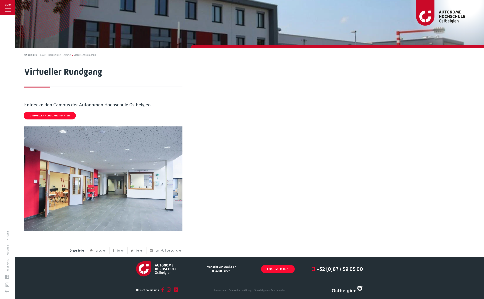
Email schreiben (278, 269)
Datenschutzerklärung (240, 290)
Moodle (7, 250)
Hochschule (54, 55)
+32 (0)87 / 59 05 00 (339, 269)
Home (43, 55)
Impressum (220, 290)
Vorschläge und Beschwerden (269, 290)
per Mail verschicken (169, 250)
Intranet (7, 235)
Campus (67, 55)
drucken (101, 250)
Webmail (7, 265)
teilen (120, 250)
